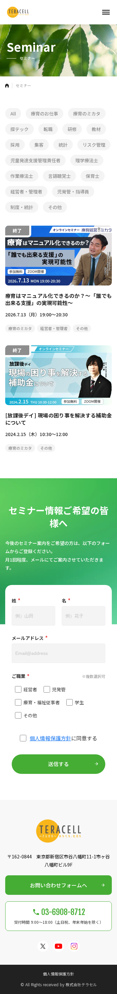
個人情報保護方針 (50, 738)
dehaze (105, 12)
